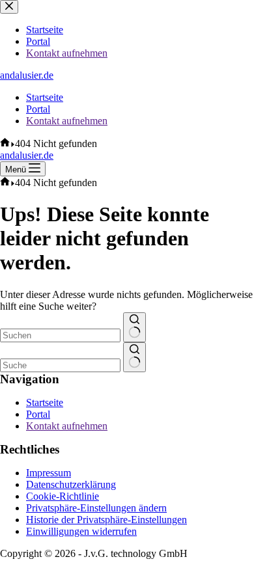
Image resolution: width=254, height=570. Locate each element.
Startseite (44, 97)
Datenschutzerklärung (71, 484)
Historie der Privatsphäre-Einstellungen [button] (106, 519)
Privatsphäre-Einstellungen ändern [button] (96, 507)
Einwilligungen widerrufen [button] (81, 531)
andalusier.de (26, 75)
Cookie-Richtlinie (62, 496)
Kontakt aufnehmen (66, 120)
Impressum (48, 472)
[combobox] (60, 335)
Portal (38, 109)
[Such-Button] (134, 327)
